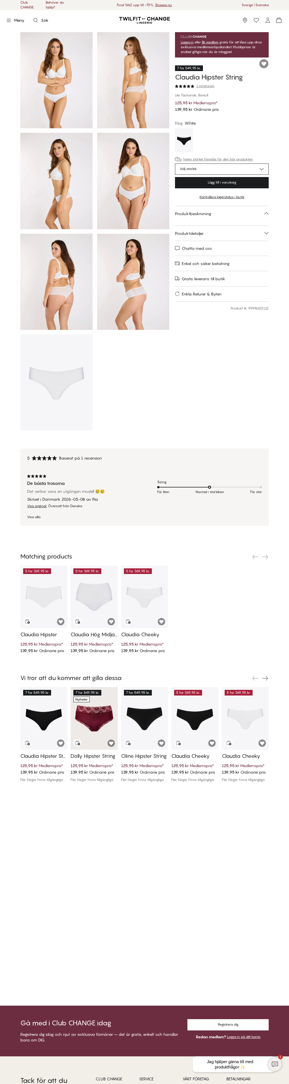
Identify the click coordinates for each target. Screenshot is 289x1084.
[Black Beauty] (184, 141)
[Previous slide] (255, 556)
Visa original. (37, 506)
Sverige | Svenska (255, 5)
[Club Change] (256, 20)
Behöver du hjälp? (55, 4)
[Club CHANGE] (267, 20)
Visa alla (33, 517)
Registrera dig (228, 1024)
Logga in (187, 42)
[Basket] (278, 20)
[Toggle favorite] (263, 63)
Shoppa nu (163, 5)
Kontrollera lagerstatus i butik (222, 197)
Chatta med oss (197, 248)
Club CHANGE (27, 4)
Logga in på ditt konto (243, 1037)
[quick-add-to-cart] (27, 621)
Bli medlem (210, 42)
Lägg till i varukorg (222, 182)
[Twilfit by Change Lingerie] (144, 20)
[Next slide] (265, 556)
